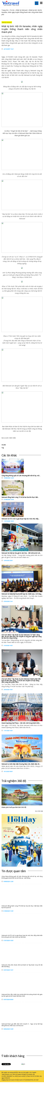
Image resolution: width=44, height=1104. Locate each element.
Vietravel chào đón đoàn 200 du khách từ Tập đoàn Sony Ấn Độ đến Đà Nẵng (22, 965)
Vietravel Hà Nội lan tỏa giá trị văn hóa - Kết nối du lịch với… (21, 553)
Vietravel (4, 68)
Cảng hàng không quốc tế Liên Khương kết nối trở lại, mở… (21, 476)
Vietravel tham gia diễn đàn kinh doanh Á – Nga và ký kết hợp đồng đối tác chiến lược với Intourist (22, 1024)
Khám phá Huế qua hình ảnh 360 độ (14, 807)
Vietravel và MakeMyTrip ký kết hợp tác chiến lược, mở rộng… (22, 594)
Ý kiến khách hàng (13, 1056)
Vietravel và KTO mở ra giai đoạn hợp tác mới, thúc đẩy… (20, 519)
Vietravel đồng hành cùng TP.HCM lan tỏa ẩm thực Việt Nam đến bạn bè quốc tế (22, 906)
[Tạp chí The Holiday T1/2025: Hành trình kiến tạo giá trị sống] (22, 840)
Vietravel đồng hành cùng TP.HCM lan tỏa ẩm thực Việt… (20, 497)
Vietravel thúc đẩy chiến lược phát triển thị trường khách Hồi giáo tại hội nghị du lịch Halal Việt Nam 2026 (22, 995)
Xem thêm (38, 811)
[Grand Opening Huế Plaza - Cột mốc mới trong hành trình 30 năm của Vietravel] (22, 707)
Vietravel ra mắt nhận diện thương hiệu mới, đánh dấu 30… (21, 764)
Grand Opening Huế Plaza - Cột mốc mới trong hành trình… (21, 723)
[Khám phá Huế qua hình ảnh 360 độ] (21, 798)
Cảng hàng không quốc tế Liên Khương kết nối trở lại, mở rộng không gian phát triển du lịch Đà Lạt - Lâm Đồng (22, 877)
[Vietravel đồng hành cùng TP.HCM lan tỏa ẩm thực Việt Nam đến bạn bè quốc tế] (13, 488)
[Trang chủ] (11, 3)
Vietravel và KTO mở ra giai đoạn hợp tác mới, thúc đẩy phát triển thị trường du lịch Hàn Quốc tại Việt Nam (22, 936)
